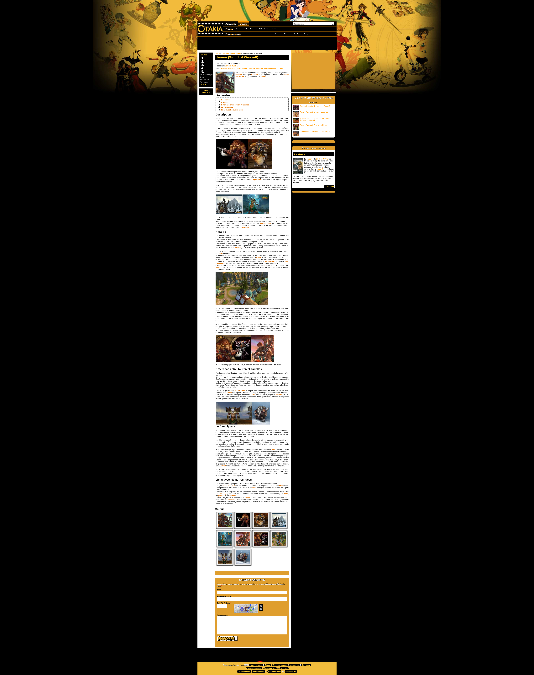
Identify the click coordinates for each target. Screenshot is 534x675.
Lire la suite (329, 187)
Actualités (230, 24)
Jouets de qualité (250, 34)
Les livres (253, 29)
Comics (273, 29)
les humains (270, 261)
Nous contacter (256, 665)
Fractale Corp (290, 671)
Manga (266, 29)
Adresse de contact (225, 596)
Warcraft (238, 75)
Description (225, 100)
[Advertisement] (267, 43)
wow (281, 68)
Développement (244, 671)
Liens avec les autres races (232, 110)
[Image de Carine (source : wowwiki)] (262, 361)
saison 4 (310, 159)
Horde (238, 68)
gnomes (221, 496)
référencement (258, 671)
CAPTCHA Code (223, 603)
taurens (252, 68)
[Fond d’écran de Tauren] (260, 546)
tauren (244, 68)
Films (238, 29)
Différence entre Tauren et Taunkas (235, 105)
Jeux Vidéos (298, 34)
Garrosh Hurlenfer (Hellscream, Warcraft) (315, 106)
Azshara (238, 248)
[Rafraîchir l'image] (261, 609)
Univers (243, 24)
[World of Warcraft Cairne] (260, 168)
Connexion (306, 665)
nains (286, 494)
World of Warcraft (271, 68)
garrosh (231, 68)
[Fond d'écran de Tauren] (233, 361)
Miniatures (278, 34)
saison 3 (320, 169)
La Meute (299, 154)
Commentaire (222, 615)
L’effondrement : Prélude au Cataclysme (315, 132)
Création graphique (253, 668)
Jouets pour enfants (265, 34)
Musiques (307, 34)
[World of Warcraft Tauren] (232, 168)
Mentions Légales (280, 665)
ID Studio (284, 668)
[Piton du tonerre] (242, 305)
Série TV (245, 29)
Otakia (217, 53)
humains (232, 496)
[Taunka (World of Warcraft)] (234, 424)
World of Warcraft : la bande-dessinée (314, 112)
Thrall (220, 253)
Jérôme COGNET (232, 66)
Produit (229, 29)
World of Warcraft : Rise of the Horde (313, 125)
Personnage (236, 53)
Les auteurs (294, 665)
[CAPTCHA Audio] (261, 606)
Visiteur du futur (322, 159)
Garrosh (278, 395)
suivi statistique (274, 671)
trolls (254, 488)
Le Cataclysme (227, 107)
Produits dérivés (233, 34)
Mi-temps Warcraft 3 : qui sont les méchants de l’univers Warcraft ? (316, 119)
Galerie (203, 85)
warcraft (259, 68)
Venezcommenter (206, 91)
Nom (219, 590)
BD (260, 29)
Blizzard (254, 75)
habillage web (270, 668)
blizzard (224, 68)
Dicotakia (225, 53)
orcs (281, 486)
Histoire (224, 102)
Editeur (267, 665)
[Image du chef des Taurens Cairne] (224, 528)
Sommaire (203, 55)
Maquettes (287, 34)
